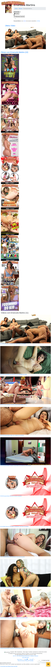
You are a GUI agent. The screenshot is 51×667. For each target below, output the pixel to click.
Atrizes (20, 8)
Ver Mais (38, 20)
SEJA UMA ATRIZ (25, 657)
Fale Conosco (19, 659)
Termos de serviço (21, 660)
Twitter (25, 659)
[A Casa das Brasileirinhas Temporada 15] (10, 169)
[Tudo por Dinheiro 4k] (10, 272)
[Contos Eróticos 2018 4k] (10, 92)
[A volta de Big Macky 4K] (10, 220)
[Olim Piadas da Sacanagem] (10, 246)
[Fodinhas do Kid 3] (10, 66)
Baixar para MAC (14, 666)
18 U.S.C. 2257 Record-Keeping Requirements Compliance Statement (25, 655)
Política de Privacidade (29, 660)
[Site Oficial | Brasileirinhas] (13, 3)
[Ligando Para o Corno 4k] (10, 195)
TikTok (31, 659)
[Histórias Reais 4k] (10, 143)
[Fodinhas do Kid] (10, 297)
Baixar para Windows (7, 666)
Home (16, 8)
